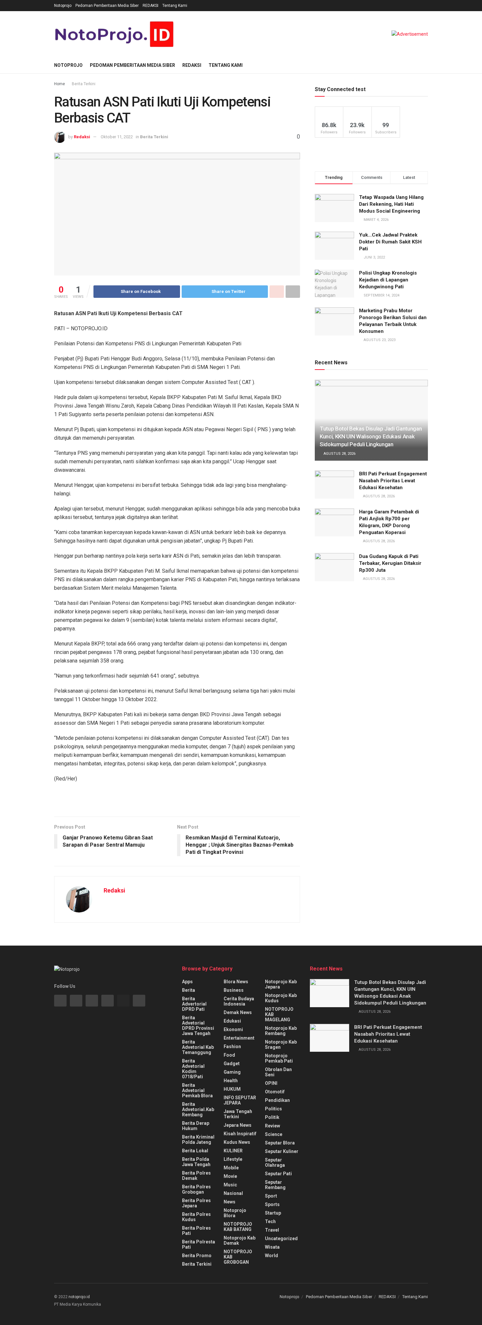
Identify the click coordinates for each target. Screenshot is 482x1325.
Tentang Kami (174, 5)
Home (59, 84)
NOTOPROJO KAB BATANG (238, 1226)
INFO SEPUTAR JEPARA (240, 1100)
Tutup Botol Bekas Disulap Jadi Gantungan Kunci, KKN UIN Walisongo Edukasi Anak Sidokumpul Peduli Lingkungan (371, 436)
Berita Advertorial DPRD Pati (194, 1004)
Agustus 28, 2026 (339, 453)
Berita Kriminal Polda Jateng (198, 1139)
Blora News (236, 981)
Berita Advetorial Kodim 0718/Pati (193, 1068)
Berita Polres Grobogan (196, 1189)
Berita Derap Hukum (195, 1126)
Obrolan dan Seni (278, 1072)
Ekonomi (233, 1029)
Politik (272, 1117)
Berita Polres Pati (196, 1230)
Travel (272, 1230)
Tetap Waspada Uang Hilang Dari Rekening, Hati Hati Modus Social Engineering (391, 204)
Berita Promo (196, 1255)
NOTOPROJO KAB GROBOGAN (238, 1257)
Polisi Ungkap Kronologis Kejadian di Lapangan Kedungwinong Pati (388, 280)
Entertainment (239, 1038)
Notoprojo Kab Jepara (281, 984)
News (229, 1201)
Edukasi (232, 1021)
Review (272, 1125)
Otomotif (275, 1091)
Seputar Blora (280, 1142)
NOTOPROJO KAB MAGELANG (279, 1014)
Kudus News (237, 1142)
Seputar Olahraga (275, 1162)
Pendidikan (277, 1100)
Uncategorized (281, 1238)
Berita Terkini (83, 84)
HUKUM (232, 1089)
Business (234, 990)
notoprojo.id (79, 1297)
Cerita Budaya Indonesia (239, 1001)
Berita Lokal (195, 1150)
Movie (230, 1176)
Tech (270, 1221)
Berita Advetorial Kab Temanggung (198, 1047)
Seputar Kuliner (281, 1151)
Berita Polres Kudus (196, 1217)
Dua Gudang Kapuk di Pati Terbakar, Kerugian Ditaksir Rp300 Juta (390, 563)
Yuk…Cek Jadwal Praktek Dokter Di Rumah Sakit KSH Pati (390, 242)
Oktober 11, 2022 (117, 136)
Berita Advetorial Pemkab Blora (197, 1090)
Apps (187, 981)
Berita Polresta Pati (198, 1244)
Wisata (272, 1247)
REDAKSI (150, 5)
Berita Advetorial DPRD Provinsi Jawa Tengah (198, 1025)
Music (230, 1184)
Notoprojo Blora (235, 1213)
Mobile (231, 1167)
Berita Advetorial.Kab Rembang (198, 1109)
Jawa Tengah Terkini (238, 1114)
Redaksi (82, 136)
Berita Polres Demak (196, 1175)
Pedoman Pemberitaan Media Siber (107, 5)
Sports (272, 1204)
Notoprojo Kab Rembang (281, 1031)
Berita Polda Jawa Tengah (196, 1162)
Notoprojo (62, 5)
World (271, 1255)
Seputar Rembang (275, 1185)
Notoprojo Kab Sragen (281, 1044)
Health (231, 1080)
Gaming (232, 1072)
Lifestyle (233, 1159)
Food (229, 1055)
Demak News (238, 1012)
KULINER (233, 1150)
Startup (273, 1213)
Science (273, 1134)
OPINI (271, 1083)
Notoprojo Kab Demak (239, 1240)
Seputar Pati (278, 1173)
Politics (273, 1108)
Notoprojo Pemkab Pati (279, 1058)
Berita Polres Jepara (196, 1203)
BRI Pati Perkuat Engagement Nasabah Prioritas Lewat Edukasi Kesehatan (393, 480)
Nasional (233, 1193)
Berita (188, 990)
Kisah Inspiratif (240, 1133)
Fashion (232, 1046)
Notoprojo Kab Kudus (281, 998)
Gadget (232, 1063)
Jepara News (237, 1125)
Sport (271, 1196)
